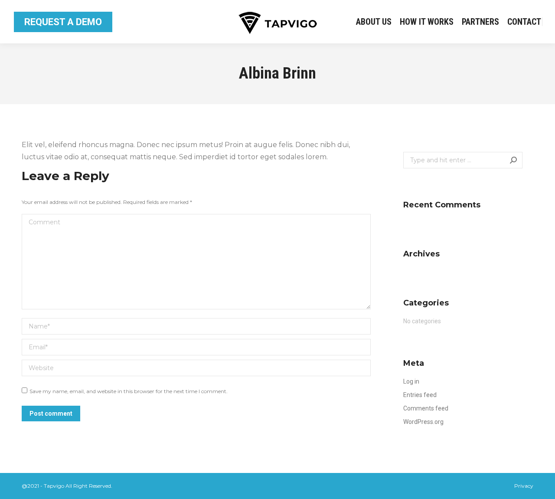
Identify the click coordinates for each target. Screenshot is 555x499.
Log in (411, 381)
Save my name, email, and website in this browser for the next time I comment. (128, 391)
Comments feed (425, 408)
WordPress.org (423, 421)
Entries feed (420, 394)
